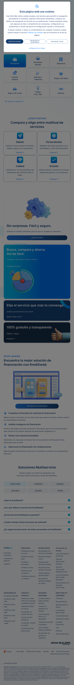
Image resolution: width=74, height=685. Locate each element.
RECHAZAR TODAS (57, 41)
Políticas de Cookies (35, 33)
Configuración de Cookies (37, 48)
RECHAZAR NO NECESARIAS (35, 41)
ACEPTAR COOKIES (14, 41)
